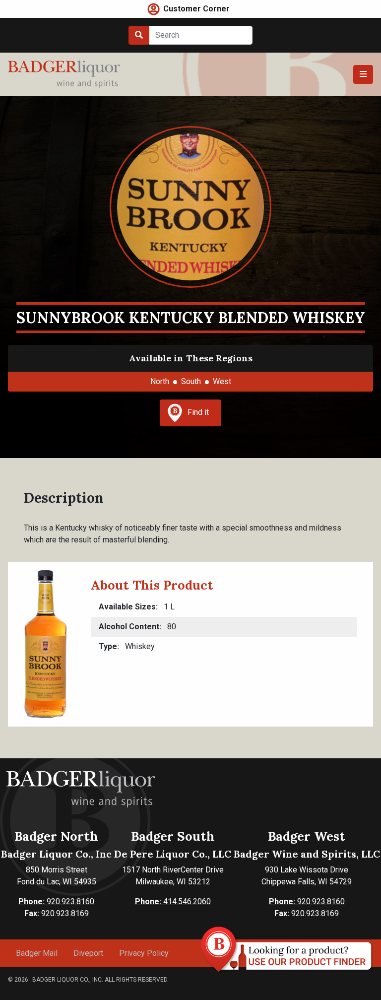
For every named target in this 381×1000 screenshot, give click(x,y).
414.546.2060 (173, 901)
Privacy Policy (144, 953)
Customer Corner (196, 8)
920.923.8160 (56, 901)
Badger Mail (37, 953)
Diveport (88, 953)
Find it (198, 412)
